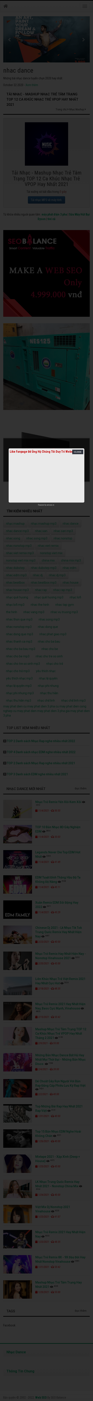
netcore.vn (50, 505)
